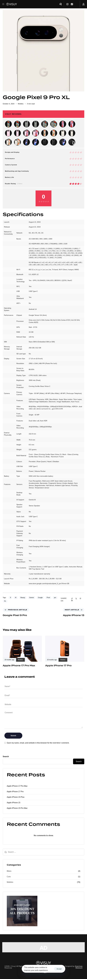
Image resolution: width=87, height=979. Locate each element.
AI (15, 597)
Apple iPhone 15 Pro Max (17, 808)
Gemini (31, 597)
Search (6, 756)
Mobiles (20, 104)
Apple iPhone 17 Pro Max (17, 786)
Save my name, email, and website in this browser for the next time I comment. (38, 743)
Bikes (9, 871)
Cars (9, 877)
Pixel (48, 597)
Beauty (23, 597)
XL (5, 601)
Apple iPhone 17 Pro (15, 791)
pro (55, 597)
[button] (4, 4)
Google (40, 597)
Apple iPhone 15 (13, 803)
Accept (59, 969)
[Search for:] (43, 852)
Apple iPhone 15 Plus (15, 797)
